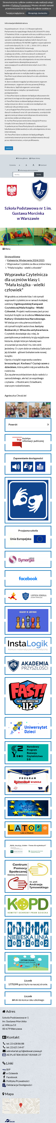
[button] (52, 236)
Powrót (13, 424)
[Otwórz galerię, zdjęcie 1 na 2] (16, 409)
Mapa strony (35, 158)
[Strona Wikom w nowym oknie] (9, 1120)
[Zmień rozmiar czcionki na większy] (26, 165)
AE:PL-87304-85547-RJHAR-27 (23, 1054)
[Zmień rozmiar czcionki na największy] (33, 165)
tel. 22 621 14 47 (15, 1047)
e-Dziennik (12, 1073)
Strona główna (22, 158)
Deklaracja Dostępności (19, 1084)
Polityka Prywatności (17, 1080)
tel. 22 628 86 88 (15, 1043)
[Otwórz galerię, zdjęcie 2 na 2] (40, 409)
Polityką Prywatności (21, 5)
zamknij (9, 148)
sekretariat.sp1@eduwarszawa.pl (24, 1050)
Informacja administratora (28, 170)
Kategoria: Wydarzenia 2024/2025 (25, 260)
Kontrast (43, 165)
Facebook (11, 1077)
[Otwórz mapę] (21, 1105)
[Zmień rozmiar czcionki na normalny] (19, 165)
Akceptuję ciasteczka (37, 13)
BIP (8, 1069)
